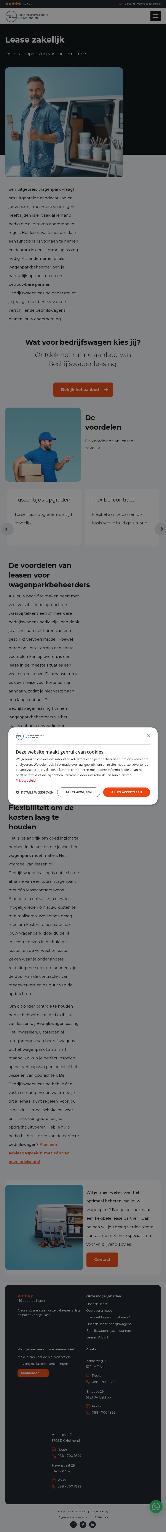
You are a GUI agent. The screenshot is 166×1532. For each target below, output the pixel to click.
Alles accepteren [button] (126, 792)
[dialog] (83, 766)
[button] (35, 792)
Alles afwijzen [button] (79, 792)
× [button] (148, 735)
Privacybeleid (26, 780)
